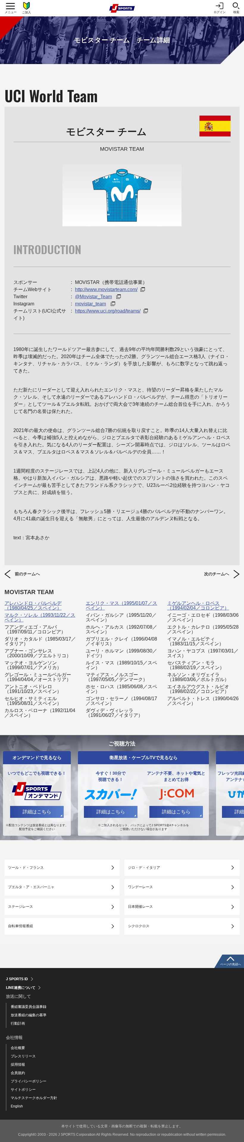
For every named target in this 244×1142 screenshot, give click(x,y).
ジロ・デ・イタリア (144, 868)
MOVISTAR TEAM (29, 592)
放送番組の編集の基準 (28, 1015)
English (17, 1106)
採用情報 (18, 1064)
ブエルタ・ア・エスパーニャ (31, 887)
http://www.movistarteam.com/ (106, 289)
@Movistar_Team (93, 296)
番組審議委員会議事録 (28, 1007)
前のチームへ (27, 573)
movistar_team (90, 303)
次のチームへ (216, 573)
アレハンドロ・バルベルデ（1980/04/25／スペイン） (33, 605)
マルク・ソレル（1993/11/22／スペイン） (39, 617)
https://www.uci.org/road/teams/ (107, 310)
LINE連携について (20, 988)
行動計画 (18, 1023)
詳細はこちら (37, 811)
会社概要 (18, 1048)
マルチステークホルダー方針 (34, 1098)
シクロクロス (138, 926)
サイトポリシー (23, 1089)
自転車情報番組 (20, 926)
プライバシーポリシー (28, 1081)
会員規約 (18, 1073)
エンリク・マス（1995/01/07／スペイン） (121, 605)
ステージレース (20, 907)
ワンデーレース (140, 887)
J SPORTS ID (17, 979)
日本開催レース (140, 907)
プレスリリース (23, 1056)
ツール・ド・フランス (26, 868)
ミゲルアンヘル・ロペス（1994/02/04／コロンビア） (198, 605)
